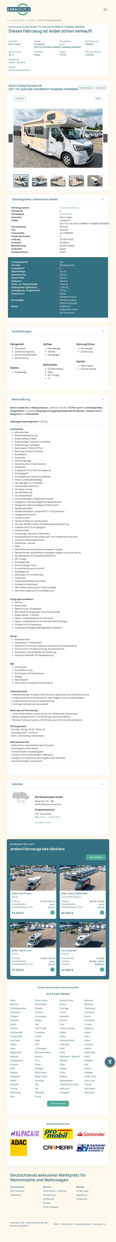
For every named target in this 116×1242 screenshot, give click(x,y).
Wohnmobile (66, 214)
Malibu (87, 1048)
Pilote (38, 1064)
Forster (88, 1024)
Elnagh (38, 1020)
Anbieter (17, 784)
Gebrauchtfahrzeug (69, 207)
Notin (87, 1056)
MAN (62, 1048)
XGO (12, 1096)
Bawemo (88, 1000)
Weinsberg (15, 1092)
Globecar (89, 1028)
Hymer (87, 1032)
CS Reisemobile (18, 1008)
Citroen (39, 1012)
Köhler (13, 1044)
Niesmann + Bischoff (70, 1056)
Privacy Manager (50, 1207)
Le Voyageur (41, 1048)
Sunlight (14, 1084)
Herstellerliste (49, 1195)
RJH (86, 1064)
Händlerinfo (81, 1199)
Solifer (13, 1080)
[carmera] (58, 1147)
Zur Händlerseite (43, 822)
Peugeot (88, 1060)
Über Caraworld (17, 1191)
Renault (14, 1072)
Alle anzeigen (95, 857)
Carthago (64, 1008)
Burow (63, 1004)
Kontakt (46, 1203)
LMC (37, 1044)
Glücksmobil (16, 1032)
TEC (37, 1084)
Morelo (38, 1056)
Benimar (14, 1004)
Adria (12, 1000)
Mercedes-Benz (43, 1052)
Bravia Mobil (41, 1004)
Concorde (89, 1012)
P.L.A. (37, 1060)
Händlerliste (48, 1199)
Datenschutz (67, 1224)
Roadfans (15, 1076)
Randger (39, 1068)
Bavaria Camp (66, 1000)
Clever (63, 1012)
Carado (38, 1008)
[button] (10, 138)
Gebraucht (101, 88)
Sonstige (39, 1080)
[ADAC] (18, 1147)
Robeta (63, 1076)
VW (36, 1088)
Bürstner (88, 1004)
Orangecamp (16, 1060)
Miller (62, 1052)
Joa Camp (15, 1040)
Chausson (15, 1012)
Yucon (38, 1096)
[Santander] (91, 1133)
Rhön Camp (40, 1072)
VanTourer (65, 1088)
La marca (88, 1044)
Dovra (87, 1016)
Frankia (13, 1028)
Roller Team (90, 1076)
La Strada (64, 1044)
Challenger (89, 1008)
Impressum (98, 1224)
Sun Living (89, 1080)
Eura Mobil (89, 1020)
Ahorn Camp (41, 1000)
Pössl (62, 1064)
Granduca (40, 1032)
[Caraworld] (19, 9)
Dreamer (14, 1020)
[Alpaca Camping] (25, 1133)
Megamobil (15, 1052)
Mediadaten (15, 1195)
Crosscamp (40, 1016)
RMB (12, 1068)
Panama (63, 1060)
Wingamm (65, 1092)
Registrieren (81, 1195)
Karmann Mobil (67, 1040)
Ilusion (38, 1036)
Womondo (89, 1092)
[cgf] (91, 1147)
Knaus (87, 1040)
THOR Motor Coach (69, 1084)
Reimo (87, 1068)
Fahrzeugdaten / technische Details (35, 199)
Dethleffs (64, 1016)
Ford (62, 1024)
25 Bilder (19, 98)
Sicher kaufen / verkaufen (54, 1191)
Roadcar (88, 1072)
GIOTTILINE (40, 1028)
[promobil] (58, 1133)
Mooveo (14, 1056)
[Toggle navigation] (105, 9)
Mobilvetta (89, 1052)
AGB (56, 1224)
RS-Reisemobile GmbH (19, 70)
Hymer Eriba (16, 1036)
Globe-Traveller (67, 1028)
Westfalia (39, 1092)
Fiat (37, 1024)
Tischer (88, 1084)
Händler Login (82, 1191)
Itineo (62, 1036)
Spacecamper (66, 1080)
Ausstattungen (21, 331)
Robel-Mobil (41, 1076)
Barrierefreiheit (83, 1224)
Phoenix (14, 1064)
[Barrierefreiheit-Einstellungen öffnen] (110, 1061)
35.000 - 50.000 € (16, 62)
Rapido (63, 1068)
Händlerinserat (86, 88)
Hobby (63, 1032)
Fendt (13, 1024)
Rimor (63, 1072)
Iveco (87, 1036)
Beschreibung (21, 399)
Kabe (37, 1040)
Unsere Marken (58, 1103)
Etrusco (63, 1020)
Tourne (13, 1088)
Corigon (14, 1016)
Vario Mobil (89, 1088)
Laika (12, 1048)
